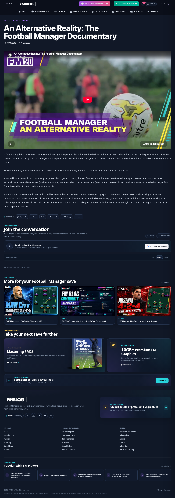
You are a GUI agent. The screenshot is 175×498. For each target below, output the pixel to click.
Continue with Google (158, 246)
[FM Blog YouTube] (45, 415)
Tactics (7, 439)
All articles (165, 282)
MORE (153, 11)
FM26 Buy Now (126, 3)
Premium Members (95, 3)
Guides (6, 449)
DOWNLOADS (79, 11)
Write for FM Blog (127, 449)
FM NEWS (25, 21)
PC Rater (65, 442)
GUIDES (137, 11)
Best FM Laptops (68, 449)
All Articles (124, 435)
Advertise (124, 446)
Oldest (166, 257)
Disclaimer (167, 490)
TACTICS (61, 11)
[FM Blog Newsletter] (51, 415)
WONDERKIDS (41, 11)
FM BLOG (15, 21)
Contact (123, 442)
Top (153, 257)
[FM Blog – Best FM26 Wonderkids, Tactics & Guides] (26, 4)
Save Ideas (8, 446)
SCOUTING (100, 11)
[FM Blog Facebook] (39, 415)
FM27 (24, 11)
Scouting (7, 442)
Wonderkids (9, 435)
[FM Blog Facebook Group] (33, 415)
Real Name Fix (68, 439)
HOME (6, 21)
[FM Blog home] (49, 399)
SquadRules (67, 446)
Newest (159, 257)
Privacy (159, 490)
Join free (161, 380)
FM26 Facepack (68, 431)
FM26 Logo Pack (68, 435)
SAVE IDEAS (120, 11)
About (122, 439)
